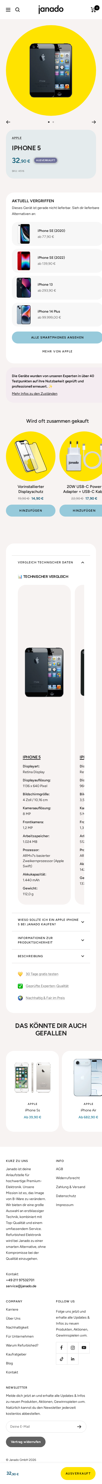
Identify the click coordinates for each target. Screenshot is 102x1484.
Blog (9, 1363)
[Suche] (17, 9)
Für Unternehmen (20, 1336)
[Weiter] (94, 122)
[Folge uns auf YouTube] (83, 1347)
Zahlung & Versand (70, 1187)
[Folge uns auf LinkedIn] (72, 1358)
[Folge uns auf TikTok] (61, 1358)
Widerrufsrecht (68, 1178)
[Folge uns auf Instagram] (72, 1347)
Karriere (12, 1309)
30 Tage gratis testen (42, 974)
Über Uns (13, 1318)
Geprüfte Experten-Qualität (47, 986)
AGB (59, 1169)
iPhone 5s (32, 1110)
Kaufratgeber (16, 1354)
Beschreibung (30, 956)
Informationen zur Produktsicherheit (35, 940)
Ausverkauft (78, 1473)
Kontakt (12, 1372)
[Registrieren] (79, 1426)
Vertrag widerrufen (26, 1442)
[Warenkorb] (93, 9)
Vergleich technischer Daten (45, 562)
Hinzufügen (30, 510)
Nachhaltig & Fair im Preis (45, 998)
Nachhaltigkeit (17, 1327)
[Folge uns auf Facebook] (61, 1347)
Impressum (65, 1205)
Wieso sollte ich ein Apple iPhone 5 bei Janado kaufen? (48, 922)
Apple (17, 138)
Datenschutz (66, 1196)
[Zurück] (8, 122)
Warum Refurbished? (22, 1345)
